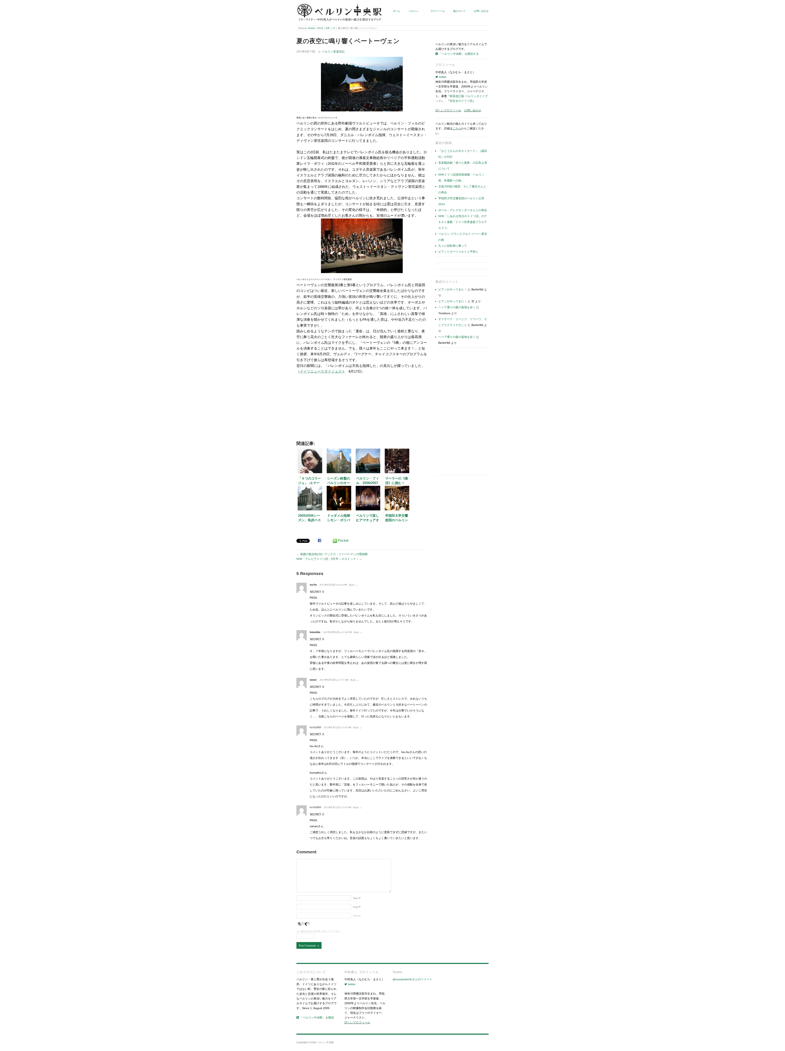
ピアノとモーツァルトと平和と (458, 251)
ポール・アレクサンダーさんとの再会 (462, 210)
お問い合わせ (481, 11)
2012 (320, 28)
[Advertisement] (361, 408)
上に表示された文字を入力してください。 (319, 931)
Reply (351, 584)
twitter (442, 76)
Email (356, 906)
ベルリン (413, 11)
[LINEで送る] (335, 541)
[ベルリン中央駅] (339, 12)
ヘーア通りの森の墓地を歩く (456, 307)
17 (333, 28)
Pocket (343, 540)
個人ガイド (459, 11)
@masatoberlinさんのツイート (412, 979)
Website (357, 915)
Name (356, 898)
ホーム (396, 11)
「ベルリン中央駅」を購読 (316, 1017)
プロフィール (437, 11)
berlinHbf (315, 727)
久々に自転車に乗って (452, 245)
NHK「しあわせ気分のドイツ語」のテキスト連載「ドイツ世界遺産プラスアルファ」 (462, 222)
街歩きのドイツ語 (461, 100)
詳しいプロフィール (448, 110)
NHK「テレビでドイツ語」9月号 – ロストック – (327, 558)
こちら (457, 128)
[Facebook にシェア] (319, 540)
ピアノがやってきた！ (452, 289)
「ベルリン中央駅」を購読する (458, 53)
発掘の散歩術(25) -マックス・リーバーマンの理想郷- (334, 554)
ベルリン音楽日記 (333, 51)
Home (311, 28)
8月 (328, 28)
